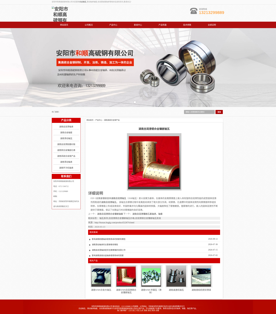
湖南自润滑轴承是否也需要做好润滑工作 (108, 250)
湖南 (145, 311)
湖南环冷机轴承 (66, 168)
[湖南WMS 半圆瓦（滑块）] (151, 276)
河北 (138, 311)
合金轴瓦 (82, 2)
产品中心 (113, 25)
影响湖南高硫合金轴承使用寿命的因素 (108, 255)
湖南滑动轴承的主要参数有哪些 (105, 244)
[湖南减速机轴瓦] (176, 276)
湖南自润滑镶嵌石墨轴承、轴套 (147, 214)
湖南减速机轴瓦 (176, 290)
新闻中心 (138, 25)
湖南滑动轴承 (66, 162)
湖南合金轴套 (66, 132)
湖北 (149, 311)
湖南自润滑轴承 (66, 127)
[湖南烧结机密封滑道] (201, 276)
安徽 (157, 311)
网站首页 (64, 25)
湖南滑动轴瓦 (66, 138)
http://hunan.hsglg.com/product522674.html (114, 222)
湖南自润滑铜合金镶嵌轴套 (110, 214)
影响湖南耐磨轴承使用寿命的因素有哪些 (108, 239)
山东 (141, 311)
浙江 (134, 311)
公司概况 (89, 25)
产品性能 (163, 25)
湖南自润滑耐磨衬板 (66, 144)
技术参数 (187, 25)
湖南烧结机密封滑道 (201, 290)
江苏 (130, 311)
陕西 (153, 311)
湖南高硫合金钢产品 (66, 156)
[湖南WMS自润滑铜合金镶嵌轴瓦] (126, 276)
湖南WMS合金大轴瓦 (101, 290)
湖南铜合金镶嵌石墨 (66, 150)
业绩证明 (212, 25)
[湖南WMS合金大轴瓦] (101, 276)
